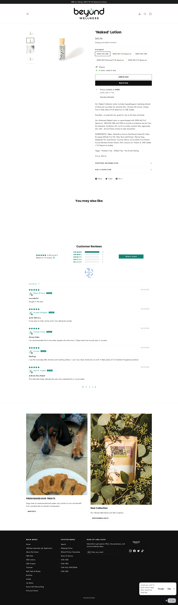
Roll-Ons (29, 575)
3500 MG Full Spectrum (121, 54)
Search (63, 544)
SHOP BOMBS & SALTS (100, 518)
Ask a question (103, 170)
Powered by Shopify (89, 598)
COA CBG (65, 560)
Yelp (169, 589)
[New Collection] (121, 459)
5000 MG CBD (141, 54)
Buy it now (123, 83)
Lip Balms (29, 583)
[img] (34, 290)
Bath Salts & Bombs (33, 571)
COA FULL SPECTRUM (69, 567)
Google (161, 589)
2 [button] (86, 387)
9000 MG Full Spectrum (137, 60)
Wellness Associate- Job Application (39, 548)
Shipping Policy (67, 548)
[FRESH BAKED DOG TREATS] (56, 454)
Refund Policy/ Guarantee (70, 552)
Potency (99, 50)
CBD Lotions (30, 560)
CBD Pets (29, 556)
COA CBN (65, 563)
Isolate (28, 579)
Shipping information (106, 163)
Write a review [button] (131, 256)
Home (28, 544)
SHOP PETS (32, 511)
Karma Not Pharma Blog (35, 587)
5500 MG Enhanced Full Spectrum (110, 60)
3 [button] (89, 387)
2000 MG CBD (103, 54)
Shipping (98, 42)
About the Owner (32, 552)
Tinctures (29, 567)
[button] (77, 252)
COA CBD (64, 571)
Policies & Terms (32, 590)
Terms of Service (67, 556)
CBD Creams (30, 563)
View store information (107, 97)
